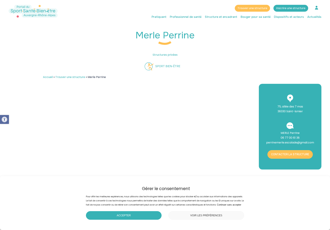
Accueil (48, 77)
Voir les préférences (206, 215)
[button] (4, 119)
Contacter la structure (290, 154)
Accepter (124, 215)
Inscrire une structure (290, 8)
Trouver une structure (252, 8)
